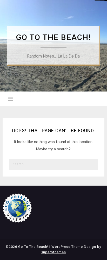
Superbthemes (53, 252)
